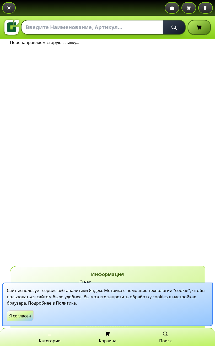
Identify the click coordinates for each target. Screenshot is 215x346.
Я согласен (20, 316)
